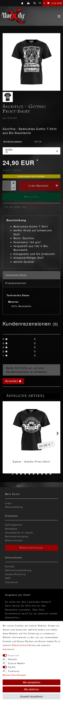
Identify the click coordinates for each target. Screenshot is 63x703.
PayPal (12, 667)
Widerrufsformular (31, 547)
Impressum (11, 582)
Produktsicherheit (15, 283)
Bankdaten (11, 528)
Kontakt (9, 566)
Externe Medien (16, 663)
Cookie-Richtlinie (15, 574)
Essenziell (13, 655)
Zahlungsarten (13, 524)
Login (8, 503)
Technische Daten (16, 275)
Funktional (13, 671)
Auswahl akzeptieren (31, 696)
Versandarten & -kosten (19, 532)
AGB (7, 578)
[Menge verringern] (13, 188)
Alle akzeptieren (31, 682)
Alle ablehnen (31, 689)
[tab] (31, 275)
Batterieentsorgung (16, 536)
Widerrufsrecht (14, 540)
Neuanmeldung (14, 506)
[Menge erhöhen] (13, 183)
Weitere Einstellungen (14, 675)
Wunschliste (32, 196)
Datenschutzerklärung (18, 570)
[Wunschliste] (40, 3)
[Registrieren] (29, 3)
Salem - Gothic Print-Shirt (31, 461)
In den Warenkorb (38, 185)
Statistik (12, 659)
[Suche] (34, 3)
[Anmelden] (22, 3)
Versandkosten (35, 206)
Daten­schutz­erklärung (24, 645)
